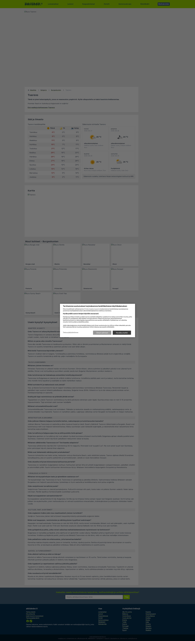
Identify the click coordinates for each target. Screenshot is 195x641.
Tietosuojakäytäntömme (70, 332)
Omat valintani (102, 333)
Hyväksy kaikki (122, 333)
